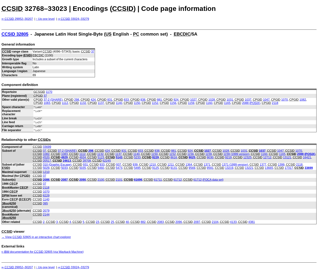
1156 (173, 103)
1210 (152, 164)
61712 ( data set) (208, 179)
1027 (193, 99)
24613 (67, 160)
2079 (46, 210)
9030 (210, 157)
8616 (173, 157)
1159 (191, 103)
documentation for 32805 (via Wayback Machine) (44, 251)
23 (97, 222)
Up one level (46, 18)
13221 (249, 167)
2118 (275, 103)
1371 (207, 164)
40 (127, 222)
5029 (46, 167)
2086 (46, 179)
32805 (14, 34)
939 (135, 164)
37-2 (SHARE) (53, 99)
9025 (192, 157)
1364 (189, 164)
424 (93, 99)
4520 (46, 157)
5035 (82, 167)
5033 (64, 167)
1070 (284, 99)
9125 (155, 167)
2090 (82, 179)
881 (159, 99)
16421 (307, 157)
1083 (47, 103)
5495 (137, 167)
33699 (47, 146)
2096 (178, 222)
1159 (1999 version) (236, 154)
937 (118, 164)
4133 (233, 222)
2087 (64, 179)
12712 (267, 157)
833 (126, 99)
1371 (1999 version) (235, 164)
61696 (138, 179)
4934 (82, 157)
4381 (251, 222)
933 (102, 164)
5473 (119, 167)
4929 (64, 157)
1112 (65, 103)
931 (85, 164)
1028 (211, 99)
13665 (269, 167)
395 (45, 203)
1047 (266, 99)
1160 (209, 103)
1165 (227, 103)
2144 (46, 214)
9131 (173, 167)
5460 (101, 167)
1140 (119, 103)
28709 (87, 160)
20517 (47, 160)
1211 (170, 164)
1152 (155, 103)
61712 (178, 179)
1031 (230, 99)
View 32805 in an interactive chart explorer (38, 237)
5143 (119, 157)
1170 (49, 91)
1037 (248, 99)
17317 (289, 167)
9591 (210, 167)
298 (76, 99)
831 (109, 99)
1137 (101, 103)
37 (92, 51)
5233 (137, 157)
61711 (158, 179)
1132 (83, 103)
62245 (107, 160)
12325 (247, 157)
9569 (192, 167)
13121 (287, 157)
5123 (101, 157)
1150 (137, 103)
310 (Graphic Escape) (57, 164)
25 (112, 222)
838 (142, 99)
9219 (228, 157)
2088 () (251, 103)
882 (143, 222)
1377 (263, 164)
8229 (155, 157)
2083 (160, 222)
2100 (101, 179)
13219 (229, 167)
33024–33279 (75, 18)
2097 (197, 222)
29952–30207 (19, 18)
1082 (302, 99)
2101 (119, 179)
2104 (215, 222)
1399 (281, 164)
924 (176, 99)
